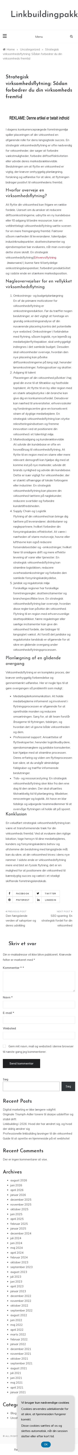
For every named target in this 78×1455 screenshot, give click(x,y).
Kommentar (12, 967)
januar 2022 (18, 1344)
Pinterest (23, 900)
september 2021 (21, 1363)
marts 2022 (18, 1334)
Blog (13, 1413)
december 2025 (20, 1199)
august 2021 (18, 1368)
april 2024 (16, 1252)
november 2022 (20, 1301)
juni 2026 (16, 1185)
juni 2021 (16, 1378)
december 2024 (20, 1233)
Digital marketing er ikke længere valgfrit (29, 1109)
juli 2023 (15, 1276)
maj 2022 (16, 1325)
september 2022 (21, 1310)
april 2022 (16, 1329)
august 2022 (18, 1315)
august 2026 (18, 1180)
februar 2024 (19, 1257)
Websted (9, 1028)
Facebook (22, 893)
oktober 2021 (19, 1358)
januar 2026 (18, 1195)
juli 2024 (15, 1238)
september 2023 (21, 1267)
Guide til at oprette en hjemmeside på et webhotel (36, 1138)
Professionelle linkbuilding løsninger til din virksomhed (37, 1133)
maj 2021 (16, 1382)
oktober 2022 (19, 1305)
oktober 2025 (19, 1209)
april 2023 (16, 1286)
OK (46, 1444)
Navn (8, 997)
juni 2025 (16, 1214)
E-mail (8, 1013)
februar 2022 (19, 1339)
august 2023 (18, 1272)
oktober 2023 (19, 1262)
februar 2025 (19, 1224)
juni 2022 (16, 1320)
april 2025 (16, 1219)
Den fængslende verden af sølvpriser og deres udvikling (21, 920)
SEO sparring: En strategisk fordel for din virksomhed (56, 920)
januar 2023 (18, 1291)
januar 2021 (18, 1392)
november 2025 (20, 1204)
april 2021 (16, 1387)
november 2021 (20, 1353)
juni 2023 (16, 1281)
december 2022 (20, 1296)
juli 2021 (15, 1373)
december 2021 (20, 1349)
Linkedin (50, 900)
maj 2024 (16, 1248)
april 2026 (16, 1190)
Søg (5, 1079)
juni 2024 (16, 1243)
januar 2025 (18, 1228)
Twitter (50, 893)
